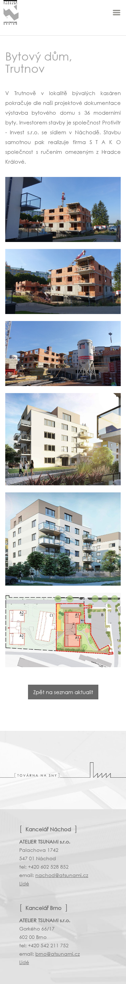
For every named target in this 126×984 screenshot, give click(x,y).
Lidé (24, 883)
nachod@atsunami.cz (61, 875)
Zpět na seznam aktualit (63, 692)
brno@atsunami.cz (57, 953)
